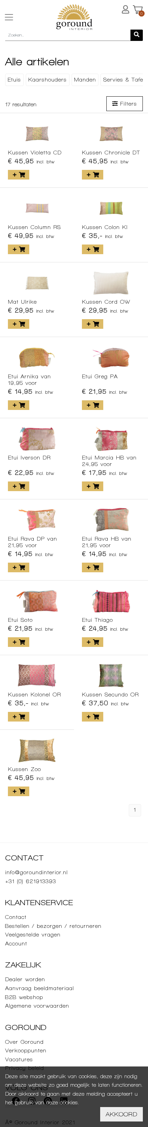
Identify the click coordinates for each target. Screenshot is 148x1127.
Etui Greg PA (100, 376)
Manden (85, 80)
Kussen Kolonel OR (34, 694)
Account (16, 943)
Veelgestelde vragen (33, 935)
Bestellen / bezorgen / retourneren (53, 926)
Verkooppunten (25, 1050)
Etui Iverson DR (29, 457)
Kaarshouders (47, 80)
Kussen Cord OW (106, 302)
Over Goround (24, 1042)
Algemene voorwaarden (37, 1006)
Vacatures (19, 1059)
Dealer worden (25, 979)
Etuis (14, 80)
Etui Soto (20, 620)
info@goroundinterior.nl (36, 872)
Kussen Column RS (34, 227)
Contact (16, 917)
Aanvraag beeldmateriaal (39, 988)
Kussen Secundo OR (110, 694)
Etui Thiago (97, 620)
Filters (127, 104)
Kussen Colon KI (105, 227)
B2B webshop (24, 997)
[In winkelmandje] (18, 175)
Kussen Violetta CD (35, 152)
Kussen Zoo (24, 769)
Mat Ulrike (22, 302)
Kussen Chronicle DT (111, 152)
